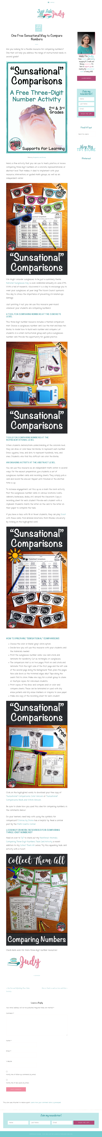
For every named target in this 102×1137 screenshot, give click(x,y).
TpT (22, 838)
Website (9, 1061)
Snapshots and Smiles (39, 157)
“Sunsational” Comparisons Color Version (24, 796)
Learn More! (86, 78)
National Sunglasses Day (17, 283)
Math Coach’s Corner (26, 824)
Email (8, 1051)
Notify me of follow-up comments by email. (21, 1075)
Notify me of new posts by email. (17, 1083)
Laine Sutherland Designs (63, 1134)
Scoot (63, 514)
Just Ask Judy (51, 13)
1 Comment (36, 975)
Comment (10, 1013)
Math (36, 44)
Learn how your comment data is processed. (46, 1103)
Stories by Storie (26, 820)
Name (8, 1041)
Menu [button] (53, 2)
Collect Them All (27, 845)
